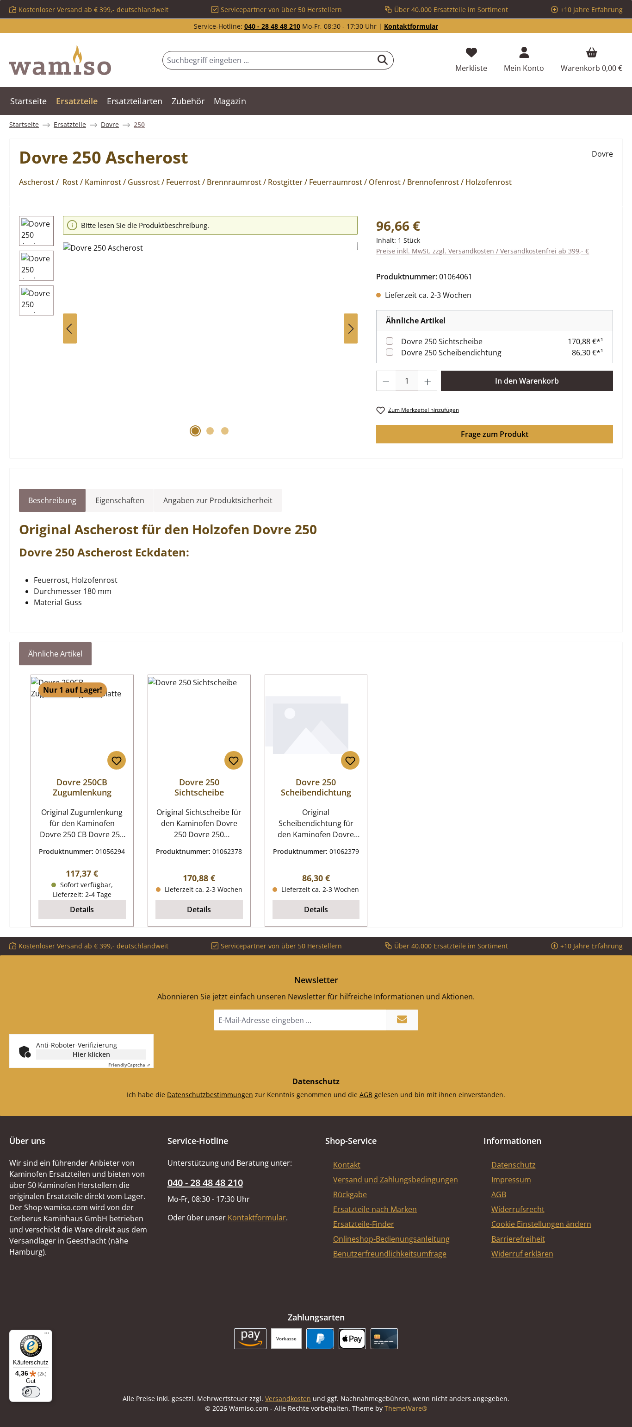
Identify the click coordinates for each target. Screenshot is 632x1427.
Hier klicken (91, 1054)
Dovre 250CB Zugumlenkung (82, 787)
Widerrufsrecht (518, 1209)
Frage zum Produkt (494, 434)
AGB (365, 1094)
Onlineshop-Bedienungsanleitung (391, 1239)
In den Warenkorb (527, 381)
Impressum (511, 1179)
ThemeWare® (406, 1408)
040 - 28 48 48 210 (272, 26)
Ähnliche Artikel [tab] (55, 654)
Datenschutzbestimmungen (210, 1094)
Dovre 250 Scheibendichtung (451, 352)
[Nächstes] (351, 329)
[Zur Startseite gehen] (60, 60)
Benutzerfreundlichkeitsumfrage (389, 1254)
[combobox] (267, 60)
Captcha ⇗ (129, 1064)
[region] (188, 329)
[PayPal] (320, 1338)
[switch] (31, 1391)
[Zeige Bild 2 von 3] (210, 431)
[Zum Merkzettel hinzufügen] (116, 760)
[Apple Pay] (352, 1338)
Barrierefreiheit (518, 1239)
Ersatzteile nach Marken (375, 1209)
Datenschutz (513, 1165)
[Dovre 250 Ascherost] (210, 342)
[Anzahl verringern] (386, 381)
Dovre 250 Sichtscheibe (442, 341)
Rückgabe (350, 1194)
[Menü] (46, 1335)
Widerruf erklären (522, 1254)
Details (82, 909)
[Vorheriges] (70, 329)
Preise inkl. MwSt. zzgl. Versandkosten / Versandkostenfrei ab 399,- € (482, 250)
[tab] (52, 500)
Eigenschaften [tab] (119, 500)
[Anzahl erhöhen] (428, 381)
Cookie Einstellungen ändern (541, 1224)
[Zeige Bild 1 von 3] (195, 431)
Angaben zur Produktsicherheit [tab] (218, 500)
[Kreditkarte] (384, 1338)
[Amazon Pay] (250, 1338)
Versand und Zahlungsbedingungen (395, 1179)
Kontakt (346, 1165)
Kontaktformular (411, 26)
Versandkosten (288, 1398)
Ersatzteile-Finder (363, 1224)
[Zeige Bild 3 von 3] (225, 431)
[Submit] (402, 1020)
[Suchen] (383, 60)
